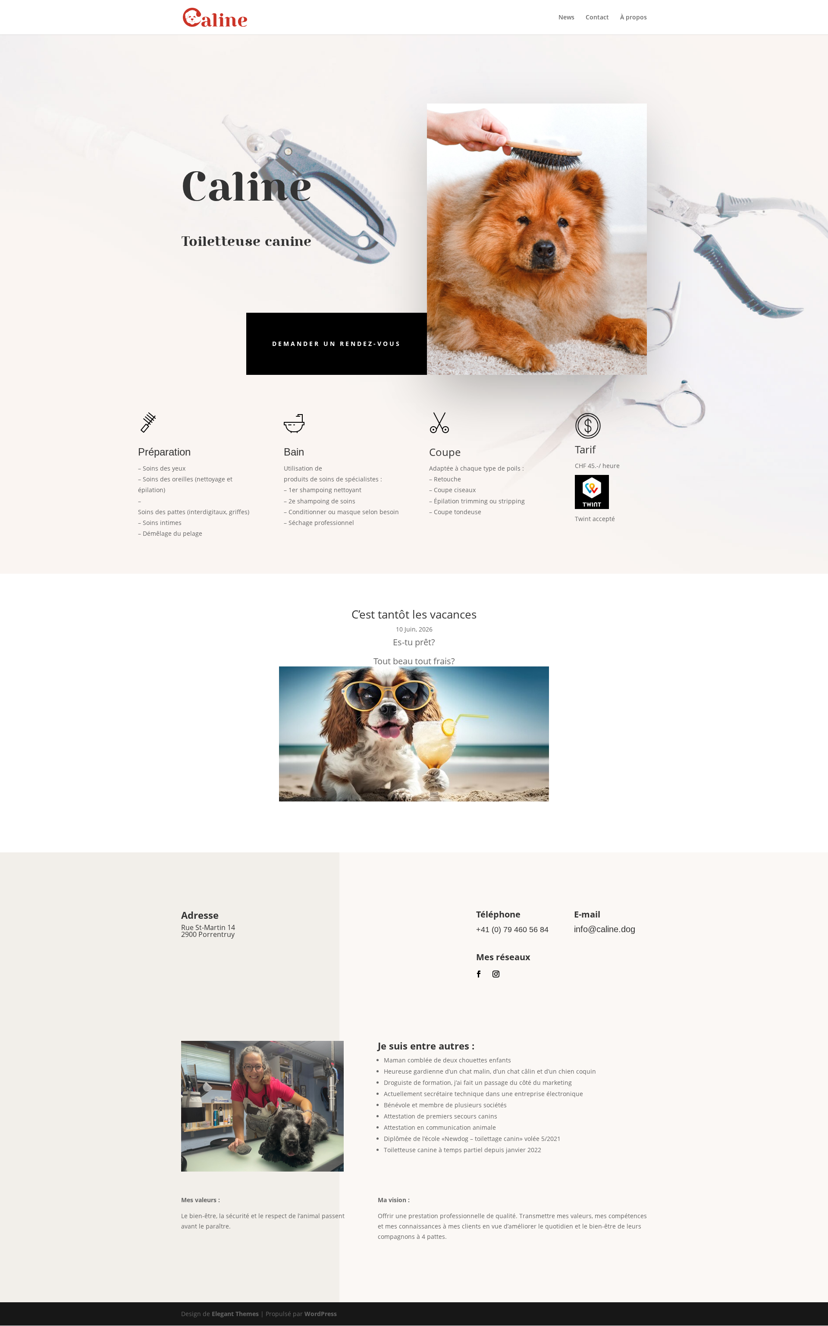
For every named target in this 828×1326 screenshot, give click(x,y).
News (566, 17)
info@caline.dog (604, 929)
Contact (597, 17)
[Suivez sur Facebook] (479, 974)
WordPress (320, 1314)
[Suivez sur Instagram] (496, 974)
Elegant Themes (235, 1314)
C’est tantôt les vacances (414, 614)
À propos (633, 17)
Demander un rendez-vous (336, 343)
